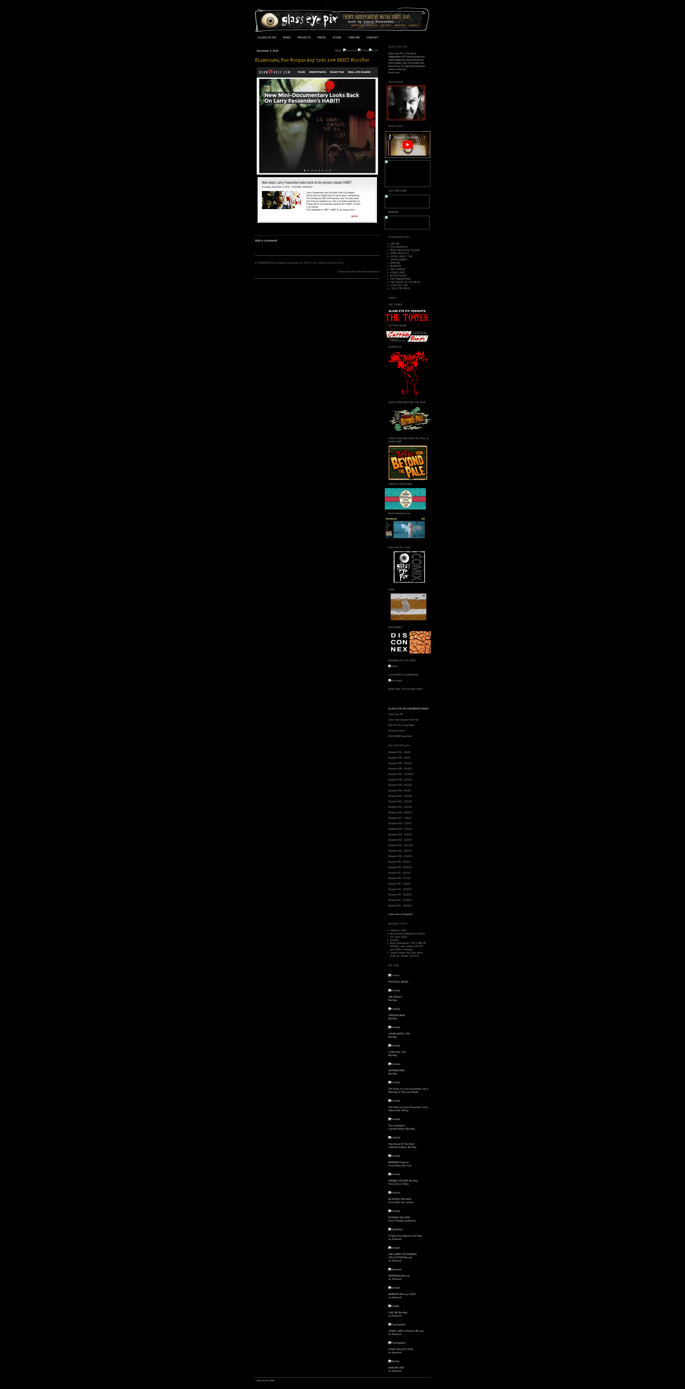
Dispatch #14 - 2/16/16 (400, 834)
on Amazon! (402, 1257)
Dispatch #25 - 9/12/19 (400, 785)
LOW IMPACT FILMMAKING (403, 674)
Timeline (354, 37)
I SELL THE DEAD (400, 288)
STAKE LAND (397, 272)
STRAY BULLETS (399, 253)
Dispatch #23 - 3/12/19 (400, 796)
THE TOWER (395, 304)
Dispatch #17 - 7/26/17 (400, 818)
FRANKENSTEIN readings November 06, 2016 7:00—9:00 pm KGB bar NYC (300, 262)
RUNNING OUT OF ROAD (402, 660)
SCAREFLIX (394, 347)
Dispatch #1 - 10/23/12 (400, 905)
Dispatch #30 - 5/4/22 (399, 757)
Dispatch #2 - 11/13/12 (400, 900)
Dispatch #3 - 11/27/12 (400, 894)
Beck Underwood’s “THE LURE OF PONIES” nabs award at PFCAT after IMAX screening (408, 946)
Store (337, 37)
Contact (373, 37)
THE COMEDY (398, 269)
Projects (304, 37)
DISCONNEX (395, 627)
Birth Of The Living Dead (401, 725)
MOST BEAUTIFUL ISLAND (405, 250)
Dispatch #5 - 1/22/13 (399, 883)
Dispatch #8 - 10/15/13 (400, 867)
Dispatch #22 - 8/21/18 (400, 801)
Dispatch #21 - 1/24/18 (400, 807)
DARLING (395, 263)
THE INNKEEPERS (400, 279)
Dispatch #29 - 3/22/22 (400, 763)
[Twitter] (363, 50)
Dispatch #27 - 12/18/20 (400, 774)
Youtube (406, 37)
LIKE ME (395, 243)
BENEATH (395, 266)
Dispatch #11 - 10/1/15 (400, 851)
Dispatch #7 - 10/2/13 (399, 872)
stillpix (391, 589)
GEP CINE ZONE (397, 190)
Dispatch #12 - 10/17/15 (400, 845)
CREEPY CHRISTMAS (400, 484)
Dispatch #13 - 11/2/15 (400, 839)
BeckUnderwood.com (399, 513)
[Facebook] (350, 50)
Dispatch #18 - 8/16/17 (400, 812)
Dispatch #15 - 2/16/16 (400, 829)
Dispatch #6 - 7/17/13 (399, 878)
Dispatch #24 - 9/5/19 (399, 790)
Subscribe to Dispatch (400, 914)
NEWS (286, 37)
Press (322, 37)
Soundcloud (422, 37)
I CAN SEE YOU (399, 285)
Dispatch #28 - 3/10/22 (400, 768)
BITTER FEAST (398, 275)
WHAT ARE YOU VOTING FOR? (405, 689)
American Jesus (396, 730)
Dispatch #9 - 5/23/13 (399, 861)
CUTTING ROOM (397, 325)
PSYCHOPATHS (398, 247)
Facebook (390, 37)
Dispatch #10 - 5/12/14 (400, 856)
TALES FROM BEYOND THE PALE (407, 402)
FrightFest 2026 (398, 930)
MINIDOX (393, 212)
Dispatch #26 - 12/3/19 (400, 779)
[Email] (373, 50)
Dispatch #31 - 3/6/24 (399, 752)
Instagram (414, 37)
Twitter (398, 37)
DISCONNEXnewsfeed (400, 736)
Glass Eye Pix (267, 37)
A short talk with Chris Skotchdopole (357, 271)
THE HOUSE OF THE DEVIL (405, 282)
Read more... (395, 72)
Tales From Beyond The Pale (403, 719)
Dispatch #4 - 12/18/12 (400, 889)
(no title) (394, 940)
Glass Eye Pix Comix (399, 547)
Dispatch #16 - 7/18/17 (400, 823)
